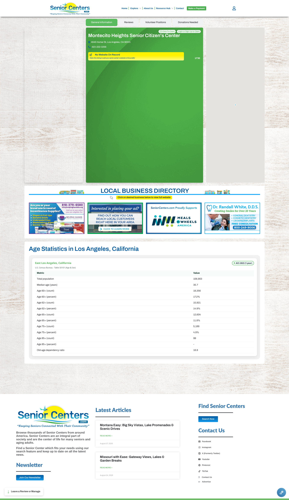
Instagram (206, 447)
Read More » (106, 436)
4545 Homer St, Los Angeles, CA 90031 (111, 42)
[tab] (102, 22)
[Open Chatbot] (281, 492)
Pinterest (206, 465)
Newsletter (29, 465)
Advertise (206, 482)
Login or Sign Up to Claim (189, 31)
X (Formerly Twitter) (211, 453)
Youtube (206, 459)
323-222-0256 (99, 47)
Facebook (206, 441)
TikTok (205, 471)
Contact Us (207, 477)
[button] (24, 491)
